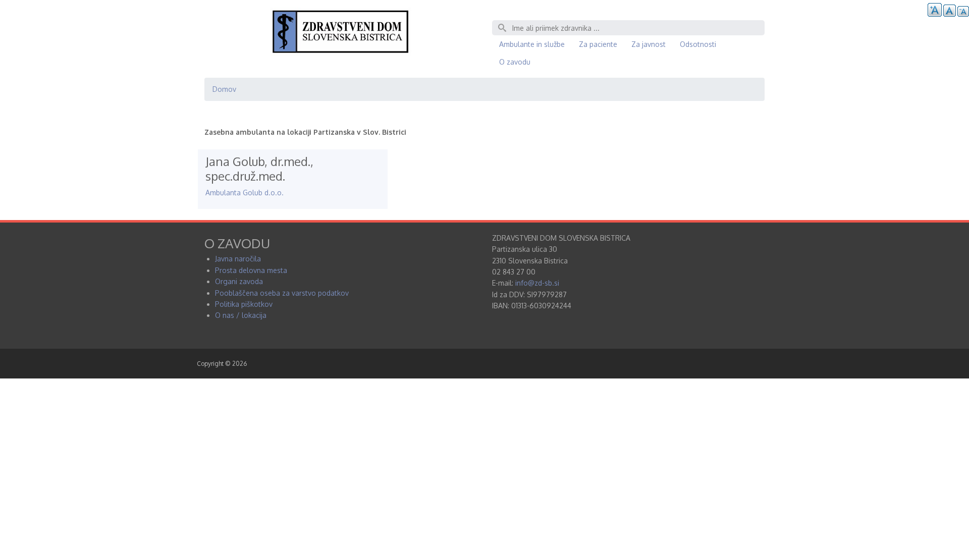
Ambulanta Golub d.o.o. (244, 192)
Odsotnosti (698, 44)
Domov (224, 89)
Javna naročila (238, 258)
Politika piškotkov (244, 304)
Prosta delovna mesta (251, 270)
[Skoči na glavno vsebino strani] (340, 53)
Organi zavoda (239, 281)
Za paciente (598, 44)
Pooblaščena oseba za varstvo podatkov (282, 293)
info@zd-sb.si (537, 283)
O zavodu (514, 62)
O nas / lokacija (240, 315)
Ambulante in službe (532, 44)
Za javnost (648, 44)
